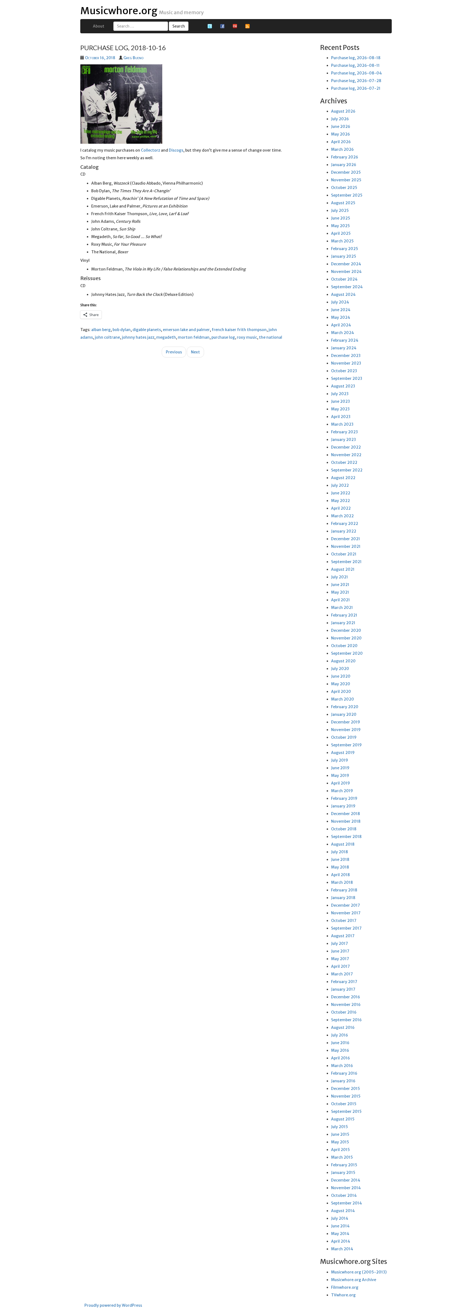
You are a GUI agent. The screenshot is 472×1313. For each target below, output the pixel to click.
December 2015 (345, 1088)
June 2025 (340, 218)
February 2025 (344, 248)
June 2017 (340, 951)
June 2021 (340, 584)
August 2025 (343, 202)
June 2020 (340, 676)
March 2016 (342, 1065)
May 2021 (340, 592)
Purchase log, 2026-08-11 (355, 65)
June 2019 (340, 767)
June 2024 (340, 309)
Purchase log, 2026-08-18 (355, 57)
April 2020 (341, 691)
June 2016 (340, 1042)
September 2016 (346, 1019)
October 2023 (344, 370)
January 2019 (343, 806)
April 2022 (341, 508)
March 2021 (342, 607)
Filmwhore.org (344, 1287)
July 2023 (340, 393)
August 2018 (343, 844)
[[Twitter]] (209, 25)
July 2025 (340, 210)
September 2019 (346, 745)
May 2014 (340, 1233)
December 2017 (345, 905)
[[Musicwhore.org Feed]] (247, 25)
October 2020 (344, 645)
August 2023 (343, 386)
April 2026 (341, 141)
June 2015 (340, 1134)
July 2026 (340, 118)
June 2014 (340, 1226)
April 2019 (340, 783)
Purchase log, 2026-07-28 (356, 80)
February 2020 (344, 706)
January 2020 (343, 714)
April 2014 (340, 1241)
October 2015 (343, 1103)
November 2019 (346, 729)
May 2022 (340, 500)
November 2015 (346, 1096)
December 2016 (345, 996)
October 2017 (343, 920)
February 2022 (344, 523)
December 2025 (346, 172)
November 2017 (346, 913)
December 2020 (346, 630)
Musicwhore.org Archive (353, 1279)
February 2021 (344, 615)
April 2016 (340, 1058)
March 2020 (342, 699)
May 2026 (340, 134)
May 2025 (340, 225)
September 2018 (346, 836)
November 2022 (346, 454)
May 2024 (340, 317)
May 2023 (340, 409)
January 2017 (343, 989)
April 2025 (341, 233)
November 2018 (346, 821)
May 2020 (340, 683)
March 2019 (342, 790)
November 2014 (346, 1187)
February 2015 (344, 1164)
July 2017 (339, 943)
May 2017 (340, 958)
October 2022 (344, 462)
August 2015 (343, 1119)
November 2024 (346, 271)
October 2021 (343, 554)
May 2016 (340, 1050)
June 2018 (340, 859)
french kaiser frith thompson (239, 329)
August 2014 (343, 1210)
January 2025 (343, 256)
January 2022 (343, 531)
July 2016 (339, 1035)
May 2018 (340, 867)
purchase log (223, 337)
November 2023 (346, 363)
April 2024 (341, 325)
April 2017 (340, 966)
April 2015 (340, 1149)
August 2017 (343, 935)
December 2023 (346, 355)
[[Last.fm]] (235, 25)
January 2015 (343, 1172)
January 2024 (343, 347)
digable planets (146, 329)
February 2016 (344, 1073)
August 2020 (343, 661)
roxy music (247, 337)
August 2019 (343, 752)
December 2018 (345, 813)
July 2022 (340, 485)
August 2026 (343, 111)
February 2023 (344, 431)
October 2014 (344, 1195)
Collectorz (150, 150)
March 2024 (342, 332)
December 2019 (345, 722)
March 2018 (342, 882)
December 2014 (345, 1180)
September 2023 (346, 378)
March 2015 (342, 1157)
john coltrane (107, 337)
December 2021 (345, 538)
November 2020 (346, 638)
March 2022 (342, 515)
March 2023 (342, 424)
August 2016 (343, 1027)
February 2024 (344, 340)
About (98, 26)
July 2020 (340, 668)
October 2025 (344, 187)
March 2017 (342, 974)
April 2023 (340, 416)
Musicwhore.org (118, 11)
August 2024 (343, 294)
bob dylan (122, 329)
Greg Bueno (133, 57)
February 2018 (344, 890)
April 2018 (340, 874)
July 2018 (339, 851)
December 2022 (346, 447)
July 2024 (340, 302)
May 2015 (340, 1142)
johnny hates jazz (138, 337)
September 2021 (346, 561)
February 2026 (344, 157)
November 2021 (346, 546)
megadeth (166, 337)
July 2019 (339, 760)
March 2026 (342, 149)
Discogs (176, 150)
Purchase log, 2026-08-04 (356, 73)
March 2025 (342, 241)
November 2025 (346, 180)
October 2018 (343, 829)
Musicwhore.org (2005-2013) (359, 1272)
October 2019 (343, 737)
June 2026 (340, 126)
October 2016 (343, 1012)
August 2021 (343, 569)
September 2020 (347, 653)
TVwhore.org (343, 1295)
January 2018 (343, 897)
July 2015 (339, 1126)
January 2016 (343, 1080)
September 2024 (347, 286)
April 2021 (340, 599)
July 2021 (339, 577)
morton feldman (194, 337)
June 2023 (340, 401)
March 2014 (342, 1248)
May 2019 (340, 775)
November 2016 (346, 1004)
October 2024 (344, 279)
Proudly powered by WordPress (113, 1305)
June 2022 (340, 493)
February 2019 (344, 798)
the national (270, 337)
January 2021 (343, 622)
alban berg (101, 329)
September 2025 (346, 195)
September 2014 (346, 1203)
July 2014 (339, 1218)
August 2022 (343, 477)
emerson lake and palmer (186, 329)
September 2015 (346, 1111)
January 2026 (343, 164)
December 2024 (346, 264)
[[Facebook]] (222, 25)
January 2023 (343, 439)
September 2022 (346, 470)
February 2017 (344, 981)
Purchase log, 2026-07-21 (355, 88)
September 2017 (346, 928)
